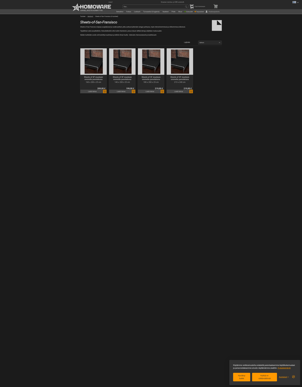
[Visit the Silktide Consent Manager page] (293, 377)
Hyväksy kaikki (241, 377)
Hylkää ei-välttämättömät (264, 377)
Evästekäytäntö (284, 368)
